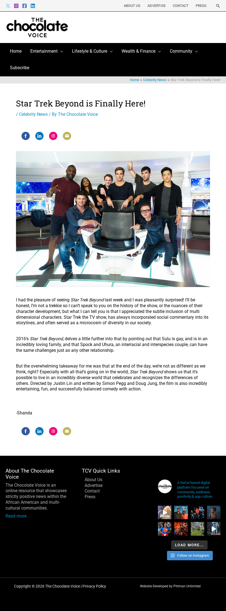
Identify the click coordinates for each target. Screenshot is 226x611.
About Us (132, 6)
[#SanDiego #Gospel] (213, 528)
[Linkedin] (32, 5)
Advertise (156, 6)
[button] (218, 5)
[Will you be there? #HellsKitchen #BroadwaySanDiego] (181, 528)
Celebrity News (33, 114)
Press (201, 6)
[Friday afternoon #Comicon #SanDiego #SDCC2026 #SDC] (164, 528)
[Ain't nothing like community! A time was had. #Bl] (197, 528)
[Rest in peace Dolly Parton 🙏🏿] (164, 512)
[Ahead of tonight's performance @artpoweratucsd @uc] (213, 512)
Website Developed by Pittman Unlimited (170, 586)
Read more (16, 516)
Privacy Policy (94, 586)
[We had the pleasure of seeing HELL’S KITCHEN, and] (197, 512)
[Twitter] (8, 5)
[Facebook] (24, 5)
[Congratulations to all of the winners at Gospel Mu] (181, 512)
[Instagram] (16, 5)
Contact (181, 6)
